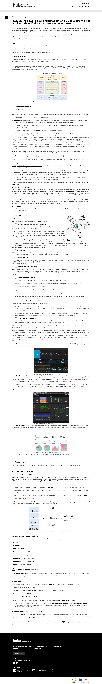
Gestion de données (35, 18)
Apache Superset (57, 452)
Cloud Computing (15, 18)
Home (73, 7)
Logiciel (42, 18)
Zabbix (52, 423)
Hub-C (87, 7)
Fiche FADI (15, 16)
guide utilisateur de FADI (67, 531)
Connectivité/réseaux (25, 18)
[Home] (24, 5)
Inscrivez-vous (19, 653)
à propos (80, 7)
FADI (51, 101)
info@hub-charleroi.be (20, 659)
